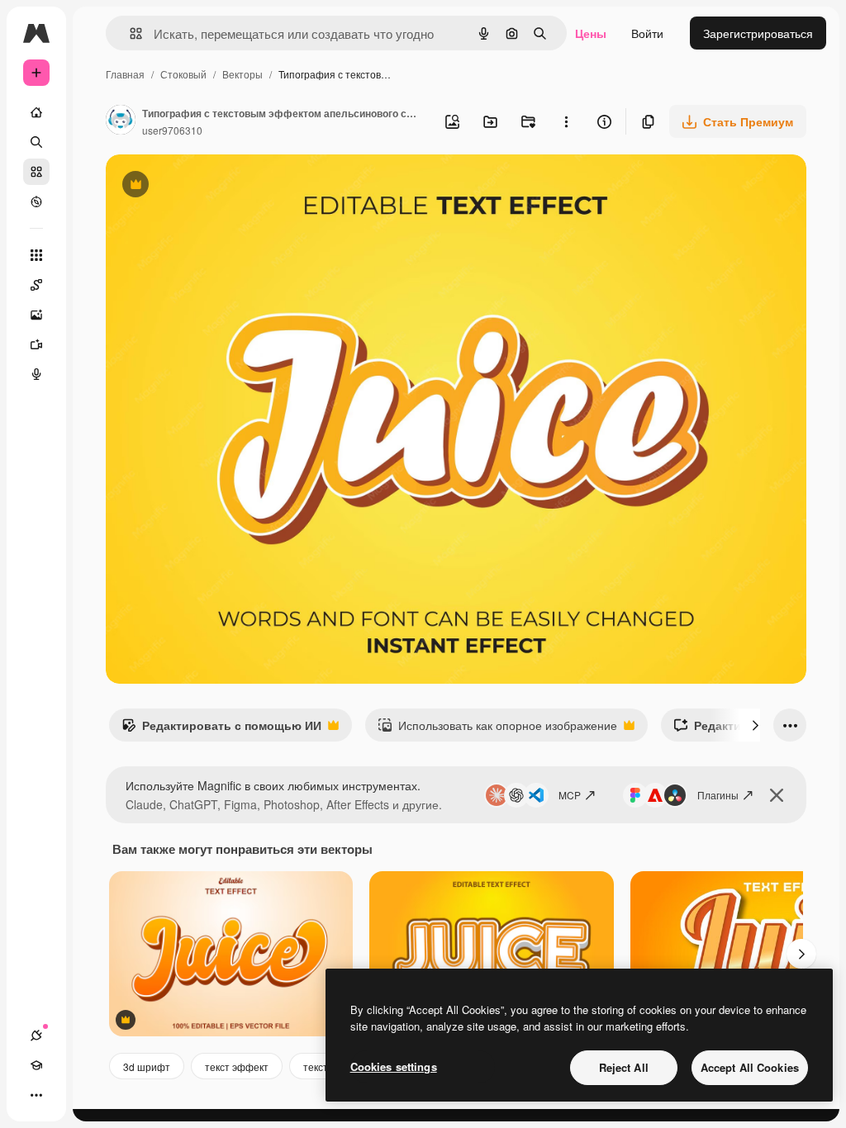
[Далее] (755, 725)
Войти (647, 33)
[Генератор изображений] (36, 314)
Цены (590, 33)
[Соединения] (36, 1035)
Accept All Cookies (750, 1067)
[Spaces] (36, 285)
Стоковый (183, 74)
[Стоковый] (36, 172)
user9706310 (172, 130)
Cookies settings (393, 1066)
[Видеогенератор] (36, 344)
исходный (216, 186)
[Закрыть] (777, 795)
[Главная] (36, 112)
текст (315, 1066)
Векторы (242, 74)
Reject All (624, 1067)
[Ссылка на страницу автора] (120, 121)
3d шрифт (146, 1066)
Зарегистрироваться (758, 33)
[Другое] (36, 1095)
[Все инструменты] (36, 255)
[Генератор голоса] (36, 374)
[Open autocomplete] (129, 33)
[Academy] (36, 1065)
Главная (125, 74)
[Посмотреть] (36, 201)
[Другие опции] (565, 121)
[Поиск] (36, 142)
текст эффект (237, 1066)
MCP (569, 795)
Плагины (718, 795)
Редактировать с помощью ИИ (221, 729)
